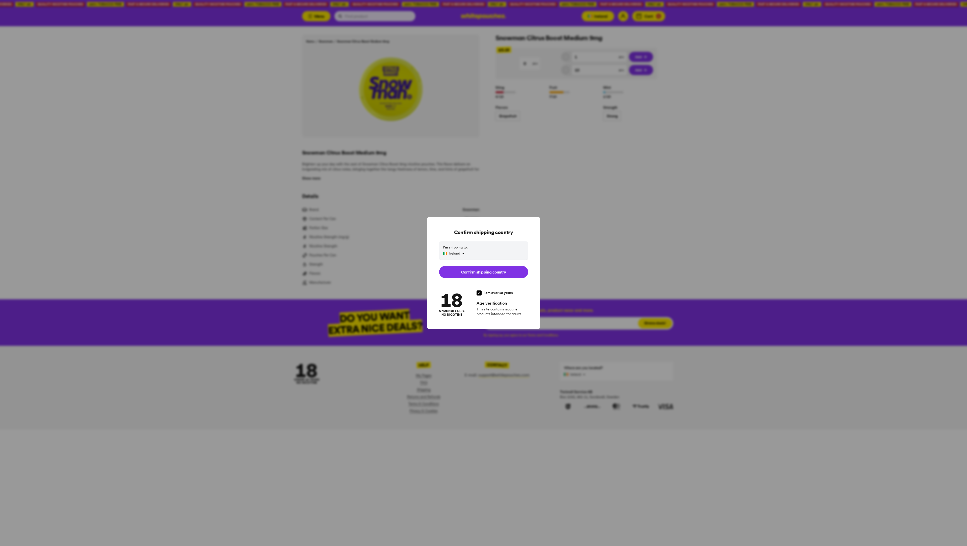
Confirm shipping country (483, 272)
